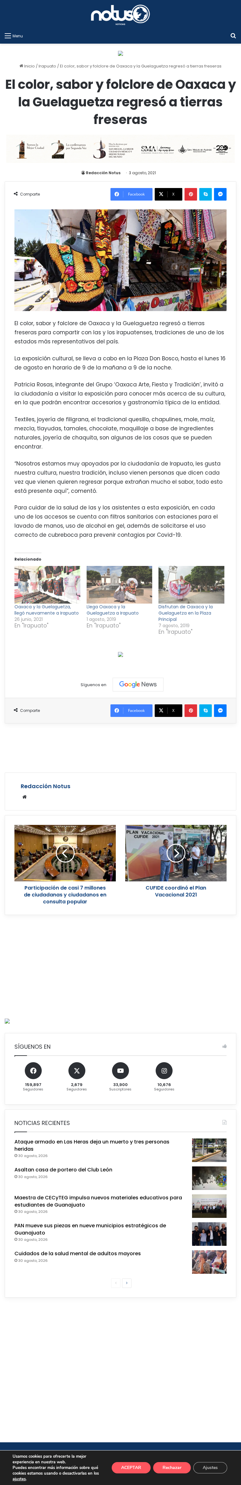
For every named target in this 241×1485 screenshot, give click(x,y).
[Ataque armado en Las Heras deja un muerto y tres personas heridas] (209, 1150)
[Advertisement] (120, 747)
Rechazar (172, 1468)
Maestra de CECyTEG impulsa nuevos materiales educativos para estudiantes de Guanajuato (98, 1201)
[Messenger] (220, 194)
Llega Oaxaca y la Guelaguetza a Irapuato (113, 610)
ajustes (19, 1479)
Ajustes (210, 1468)
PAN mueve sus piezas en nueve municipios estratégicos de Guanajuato (90, 1229)
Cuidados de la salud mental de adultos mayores (77, 1253)
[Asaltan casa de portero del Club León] (209, 1178)
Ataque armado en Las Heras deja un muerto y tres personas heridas (91, 1145)
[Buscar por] (233, 35)
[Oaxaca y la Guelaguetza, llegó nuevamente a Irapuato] (47, 585)
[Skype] (205, 194)
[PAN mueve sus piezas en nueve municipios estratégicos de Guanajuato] (209, 1234)
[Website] (24, 797)
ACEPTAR (131, 1468)
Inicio (29, 66)
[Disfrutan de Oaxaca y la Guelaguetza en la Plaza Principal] (191, 585)
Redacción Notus (103, 172)
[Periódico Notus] (120, 14)
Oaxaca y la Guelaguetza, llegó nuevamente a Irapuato (46, 610)
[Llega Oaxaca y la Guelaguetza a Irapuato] (120, 585)
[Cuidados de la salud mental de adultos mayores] (209, 1262)
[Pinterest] (191, 194)
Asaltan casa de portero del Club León (63, 1169)
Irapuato (47, 66)
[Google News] (138, 684)
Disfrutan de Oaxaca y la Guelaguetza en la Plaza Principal (185, 613)
